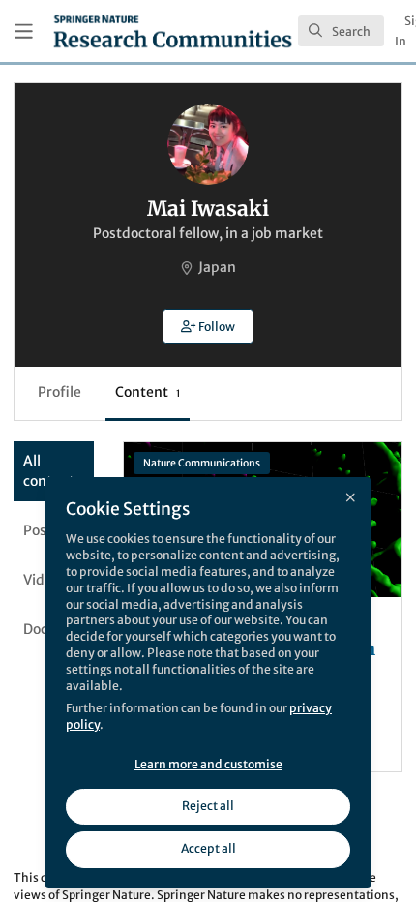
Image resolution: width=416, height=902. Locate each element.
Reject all (208, 805)
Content (147, 392)
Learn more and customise (208, 764)
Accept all (208, 848)
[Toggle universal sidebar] (23, 31)
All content (48, 471)
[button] (208, 326)
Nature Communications (201, 463)
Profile (59, 392)
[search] (341, 30)
